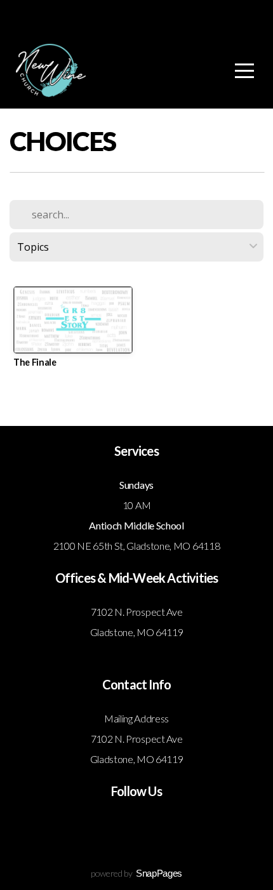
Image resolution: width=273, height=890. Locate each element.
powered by (136, 873)
